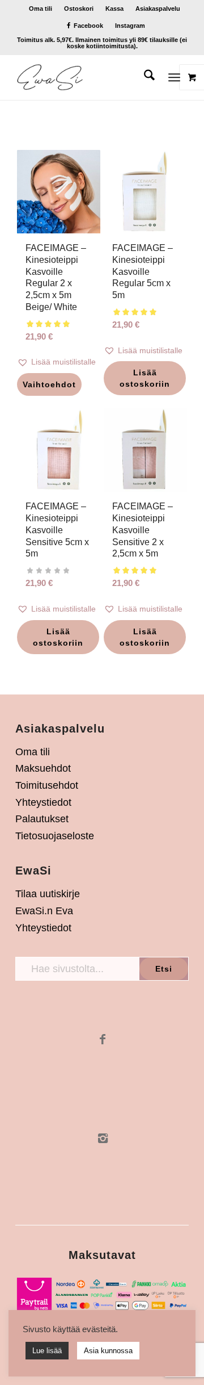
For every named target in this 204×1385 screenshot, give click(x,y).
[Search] (144, 77)
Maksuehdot (43, 768)
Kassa (114, 8)
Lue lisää (47, 1350)
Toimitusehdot (46, 785)
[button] (58, 362)
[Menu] (174, 77)
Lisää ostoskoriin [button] (145, 378)
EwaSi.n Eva (44, 911)
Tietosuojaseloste (54, 836)
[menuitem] (40, 8)
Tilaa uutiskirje (47, 893)
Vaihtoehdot (49, 384)
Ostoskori (79, 8)
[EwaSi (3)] (84, 77)
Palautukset (42, 819)
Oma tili (40, 8)
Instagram (130, 25)
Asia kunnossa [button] (108, 1350)
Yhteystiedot (43, 802)
